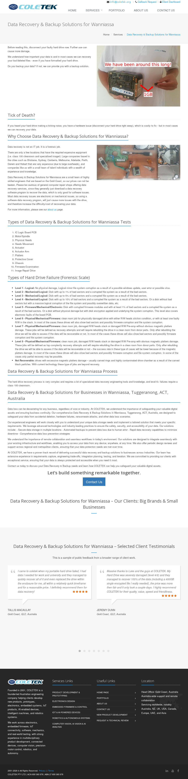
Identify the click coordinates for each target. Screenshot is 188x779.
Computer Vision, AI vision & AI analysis (69, 725)
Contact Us (166, 10)
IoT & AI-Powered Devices (66, 712)
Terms (51, 770)
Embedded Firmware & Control (69, 706)
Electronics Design (63, 701)
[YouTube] (172, 771)
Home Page (103, 692)
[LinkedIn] (167, 771)
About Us (141, 10)
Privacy (42, 770)
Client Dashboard (171, 1)
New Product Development (112, 714)
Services (93, 10)
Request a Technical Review (113, 720)
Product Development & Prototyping (66, 694)
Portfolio (117, 10)
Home (72, 10)
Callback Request (147, 1)
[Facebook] (178, 771)
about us (52, 209)
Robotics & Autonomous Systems (71, 717)
